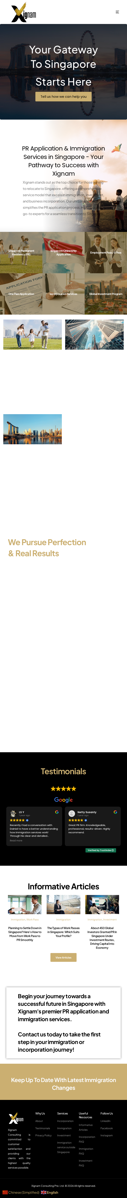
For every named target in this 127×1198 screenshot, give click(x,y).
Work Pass (32, 919)
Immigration (18, 919)
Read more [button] (74, 840)
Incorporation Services (63, 294)
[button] (63, 96)
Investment (110, 919)
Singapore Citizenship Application (63, 252)
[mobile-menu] (108, 12)
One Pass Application (21, 294)
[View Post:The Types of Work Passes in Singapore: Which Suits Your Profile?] (63, 904)
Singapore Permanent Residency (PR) (21, 252)
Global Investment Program (105, 294)
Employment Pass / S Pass (105, 252)
